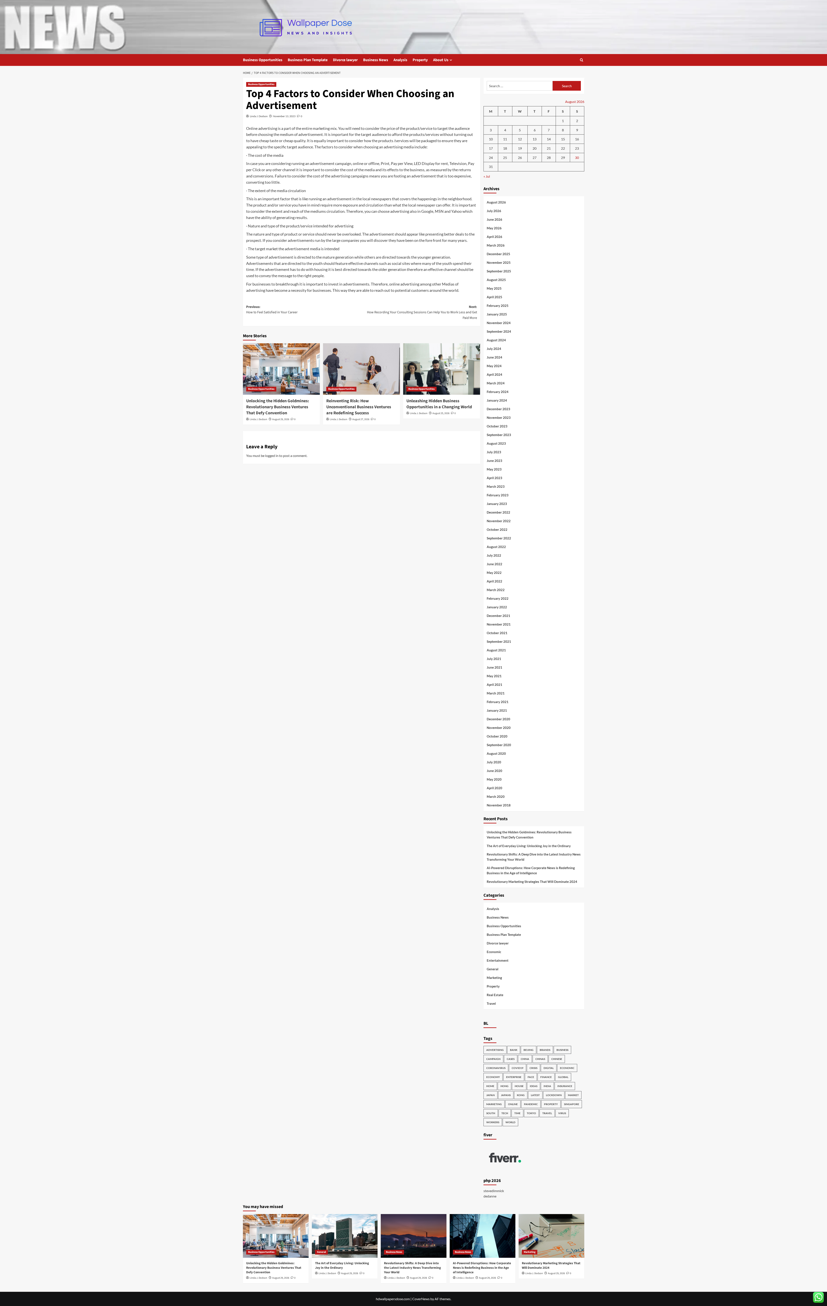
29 (563, 157)
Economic (494, 952)
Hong (504, 1086)
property (551, 1104)
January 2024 (497, 400)
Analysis (400, 60)
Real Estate (495, 995)
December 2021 (498, 616)
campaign (493, 1059)
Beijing (528, 1049)
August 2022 (496, 547)
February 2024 (497, 392)
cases (511, 1059)
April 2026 (494, 237)
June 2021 (494, 667)
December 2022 (498, 512)
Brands (545, 1049)
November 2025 (499, 262)
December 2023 (498, 409)
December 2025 (498, 254)
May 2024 (494, 366)
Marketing (494, 978)
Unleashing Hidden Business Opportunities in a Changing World (439, 404)
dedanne (489, 1196)
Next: (422, 312)
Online (513, 1104)
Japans (506, 1095)
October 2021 (497, 633)
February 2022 (497, 598)
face (531, 1077)
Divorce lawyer (345, 60)
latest (535, 1095)
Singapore (571, 1104)
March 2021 (496, 693)
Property (420, 60)
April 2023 (494, 478)
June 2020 (494, 771)
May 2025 (494, 288)
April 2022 (494, 581)
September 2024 (499, 331)
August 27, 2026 (360, 419)
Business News (375, 60)
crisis (533, 1068)
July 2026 (494, 211)
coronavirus (495, 1068)
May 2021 (494, 676)
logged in (271, 455)
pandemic (531, 1104)
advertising (495, 1049)
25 (505, 157)
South (490, 1113)
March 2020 (496, 796)
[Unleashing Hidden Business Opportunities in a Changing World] (441, 368)
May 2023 (494, 469)
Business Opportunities (262, 60)
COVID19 (517, 1068)
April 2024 (494, 374)
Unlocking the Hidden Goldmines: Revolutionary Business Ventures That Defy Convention (277, 407)
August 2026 (496, 202)
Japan (490, 1095)
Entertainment (497, 960)
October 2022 (497, 529)
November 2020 (499, 728)
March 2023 (496, 486)
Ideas (533, 1086)
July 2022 (494, 555)
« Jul (486, 176)
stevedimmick (493, 1191)
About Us (440, 60)
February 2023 (497, 495)
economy (493, 1077)
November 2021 (499, 624)
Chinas (540, 1059)
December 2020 (498, 719)
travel (547, 1113)
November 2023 (499, 417)
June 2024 (494, 357)
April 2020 (494, 788)
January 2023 (497, 504)
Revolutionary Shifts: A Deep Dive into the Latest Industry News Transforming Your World (534, 856)
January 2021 (497, 710)
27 (534, 157)
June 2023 (494, 461)
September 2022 (499, 538)
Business (562, 1049)
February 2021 (497, 702)
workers (492, 1122)
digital (549, 1068)
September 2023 (499, 435)
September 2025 (499, 271)
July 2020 (494, 762)
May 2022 (494, 573)
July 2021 (494, 659)
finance (546, 1077)
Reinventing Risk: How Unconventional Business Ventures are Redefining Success (358, 407)
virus (562, 1113)
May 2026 (494, 228)
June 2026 (494, 219)
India (547, 1086)
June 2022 (494, 564)
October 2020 (497, 736)
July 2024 (494, 349)
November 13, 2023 (284, 116)
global (563, 1077)
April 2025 (494, 297)
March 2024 (496, 383)
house (519, 1086)
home (490, 1086)
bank (513, 1049)
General (492, 969)
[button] (581, 60)
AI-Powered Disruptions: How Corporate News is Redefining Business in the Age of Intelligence (531, 870)
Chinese (556, 1059)
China (525, 1059)
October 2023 (497, 426)
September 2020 (499, 745)
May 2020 (494, 779)
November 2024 (499, 323)
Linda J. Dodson (259, 116)
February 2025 (497, 305)
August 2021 (496, 650)
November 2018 (499, 805)
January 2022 (497, 607)
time (517, 1113)
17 (491, 148)
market (573, 1095)
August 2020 (496, 753)
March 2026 (496, 245)
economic (567, 1068)
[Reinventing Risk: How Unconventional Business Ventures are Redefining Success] (361, 368)
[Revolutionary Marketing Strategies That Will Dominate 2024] (551, 1236)
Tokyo (531, 1113)
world (510, 1122)
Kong (521, 1095)
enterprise (513, 1077)
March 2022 (496, 590)
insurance (564, 1086)
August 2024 (496, 340)
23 (577, 148)
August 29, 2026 (280, 419)
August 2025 (496, 280)
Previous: (272, 309)
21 (549, 148)
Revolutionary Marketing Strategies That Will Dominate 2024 (532, 882)
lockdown (554, 1095)
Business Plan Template (308, 60)
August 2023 (496, 443)
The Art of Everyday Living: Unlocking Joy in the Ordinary (529, 846)
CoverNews (421, 1299)
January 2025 (497, 314)
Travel (491, 1003)
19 (520, 148)
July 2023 (494, 452)
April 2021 (494, 684)
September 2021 (499, 641)
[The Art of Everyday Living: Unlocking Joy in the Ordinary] (345, 1236)
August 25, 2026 (440, 413)
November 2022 (499, 521)
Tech (504, 1113)
